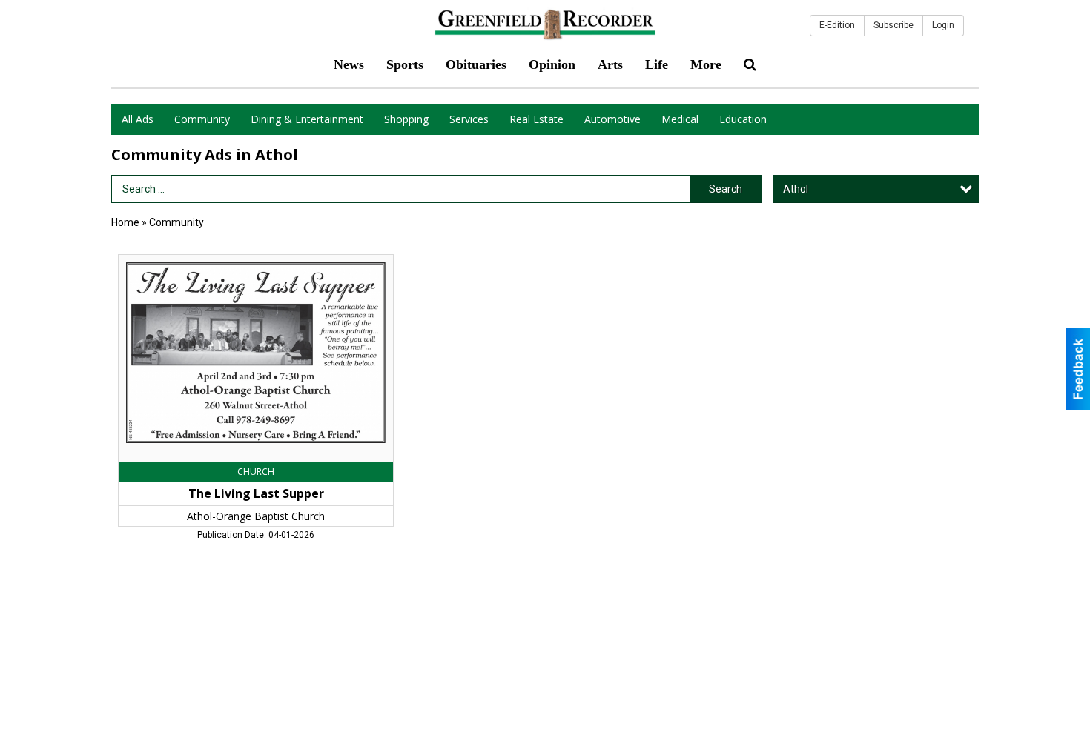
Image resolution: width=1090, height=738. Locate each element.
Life (656, 64)
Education (743, 119)
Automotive (612, 119)
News (349, 64)
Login (943, 25)
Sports (404, 64)
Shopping (406, 119)
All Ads (137, 119)
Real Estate (536, 119)
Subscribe (893, 25)
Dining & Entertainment (307, 119)
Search (725, 189)
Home (125, 222)
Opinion (552, 64)
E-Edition (837, 25)
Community (202, 119)
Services (469, 119)
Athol (795, 189)
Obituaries (476, 64)
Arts (610, 64)
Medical (679, 119)
